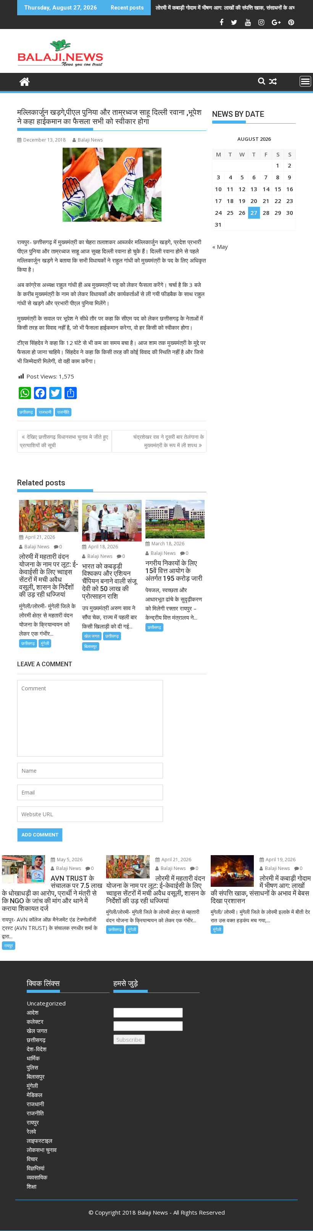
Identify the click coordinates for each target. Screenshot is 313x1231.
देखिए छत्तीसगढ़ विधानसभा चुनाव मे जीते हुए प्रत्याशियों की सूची (64, 441)
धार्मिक (33, 1058)
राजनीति (63, 412)
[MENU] (305, 81)
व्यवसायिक (37, 1177)
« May (220, 246)
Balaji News (90, 140)
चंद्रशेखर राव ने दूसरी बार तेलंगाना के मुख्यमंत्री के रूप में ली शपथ (168, 441)
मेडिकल (34, 1095)
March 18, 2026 (167, 543)
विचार (32, 1159)
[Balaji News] (25, 80)
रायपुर (8, 945)
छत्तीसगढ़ (26, 412)
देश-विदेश (37, 1049)
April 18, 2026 (102, 546)
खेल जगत (91, 636)
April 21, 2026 (39, 537)
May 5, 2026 (69, 859)
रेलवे (31, 1131)
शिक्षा (31, 1186)
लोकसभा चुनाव (41, 1150)
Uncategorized (46, 1003)
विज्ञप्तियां (35, 1168)
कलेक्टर (35, 1021)
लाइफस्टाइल (39, 1140)
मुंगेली (45, 643)
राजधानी (45, 412)
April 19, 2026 (280, 859)
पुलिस (32, 1067)
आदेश (33, 1012)
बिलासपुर (90, 646)
